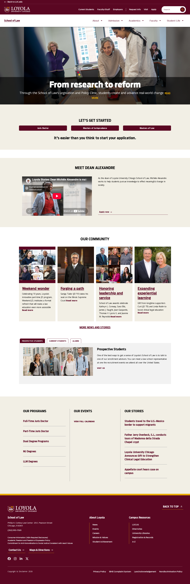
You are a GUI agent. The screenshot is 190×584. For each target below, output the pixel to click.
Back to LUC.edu (15, 2)
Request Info (135, 9)
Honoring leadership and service (111, 293)
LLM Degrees (30, 461)
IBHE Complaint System (120, 571)
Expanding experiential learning (147, 293)
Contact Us (15, 550)
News (95, 524)
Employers (118, 9)
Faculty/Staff (103, 9)
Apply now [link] (104, 212)
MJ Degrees (29, 451)
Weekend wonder (35, 288)
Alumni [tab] (76, 341)
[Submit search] (182, 9)
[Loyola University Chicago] (17, 9)
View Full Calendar (84, 421)
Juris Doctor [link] (43, 128)
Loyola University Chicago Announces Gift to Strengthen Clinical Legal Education (142, 456)
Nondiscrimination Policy (170, 571)
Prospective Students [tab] (32, 341)
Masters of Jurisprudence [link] (95, 128)
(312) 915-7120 (14, 530)
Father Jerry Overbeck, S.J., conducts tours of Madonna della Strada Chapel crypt (145, 438)
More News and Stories (95, 327)
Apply (154, 9)
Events (96, 529)
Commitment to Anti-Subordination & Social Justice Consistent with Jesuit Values (40, 543)
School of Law (12, 20)
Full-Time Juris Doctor (35, 421)
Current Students (86, 9)
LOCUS (135, 524)
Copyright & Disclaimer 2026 (20, 571)
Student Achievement (102, 541)
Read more (27, 310)
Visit (146, 9)
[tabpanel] (95, 363)
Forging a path (72, 288)
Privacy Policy (99, 571)
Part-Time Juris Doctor (36, 431)
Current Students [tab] (57, 341)
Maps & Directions (39, 550)
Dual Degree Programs (36, 441)
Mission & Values (100, 537)
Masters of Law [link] (147, 128)
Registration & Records (142, 537)
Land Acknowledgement (145, 571)
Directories (137, 529)
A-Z (133, 541)
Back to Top (171, 506)
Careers (96, 533)
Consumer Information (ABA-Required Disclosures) (28, 537)
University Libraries (141, 533)
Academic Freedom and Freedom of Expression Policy (29, 540)
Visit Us (101, 368)
